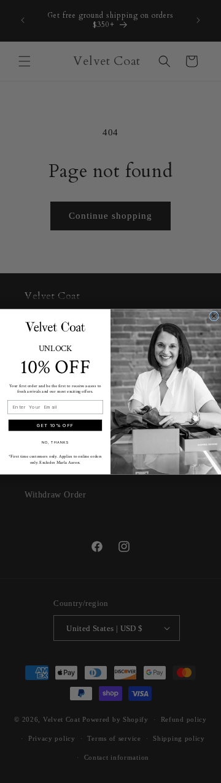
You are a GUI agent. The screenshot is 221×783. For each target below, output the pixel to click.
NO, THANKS (55, 442)
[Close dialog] (214, 316)
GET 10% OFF (55, 425)
